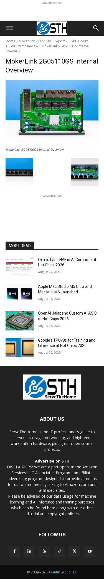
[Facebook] (14, 551)
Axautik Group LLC (62, 572)
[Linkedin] (29, 551)
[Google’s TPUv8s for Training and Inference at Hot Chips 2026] (20, 347)
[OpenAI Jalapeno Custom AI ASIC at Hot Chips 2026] (20, 320)
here (51, 507)
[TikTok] (59, 551)
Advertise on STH (52, 461)
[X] (74, 551)
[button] (9, 28)
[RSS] (44, 551)
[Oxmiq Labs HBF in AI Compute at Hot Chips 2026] (20, 267)
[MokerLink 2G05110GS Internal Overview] (52, 113)
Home (10, 41)
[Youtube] (89, 551)
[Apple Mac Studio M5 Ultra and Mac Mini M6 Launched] (20, 293)
